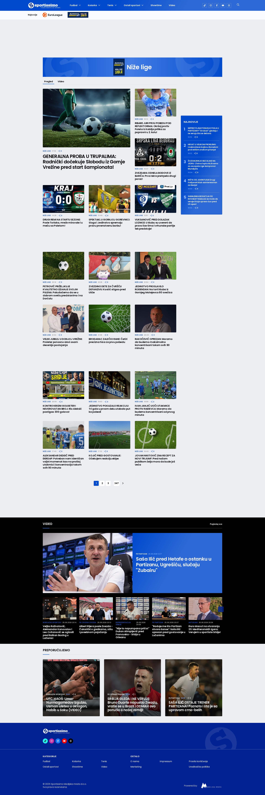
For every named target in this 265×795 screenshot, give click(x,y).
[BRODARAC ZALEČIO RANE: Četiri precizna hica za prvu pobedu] (109, 318)
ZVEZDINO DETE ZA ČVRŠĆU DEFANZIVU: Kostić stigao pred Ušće (107, 289)
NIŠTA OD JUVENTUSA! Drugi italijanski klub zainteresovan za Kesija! (202, 182)
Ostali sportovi (132, 5)
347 (116, 483)
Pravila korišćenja (198, 761)
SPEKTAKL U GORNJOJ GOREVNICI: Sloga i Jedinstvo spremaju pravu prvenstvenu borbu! (109, 222)
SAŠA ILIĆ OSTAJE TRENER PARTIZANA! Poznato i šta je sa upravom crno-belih (193, 706)
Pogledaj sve (216, 524)
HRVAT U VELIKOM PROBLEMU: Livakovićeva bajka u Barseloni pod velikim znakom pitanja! (203, 147)
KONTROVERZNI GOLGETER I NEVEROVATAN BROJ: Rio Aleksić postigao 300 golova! (62, 408)
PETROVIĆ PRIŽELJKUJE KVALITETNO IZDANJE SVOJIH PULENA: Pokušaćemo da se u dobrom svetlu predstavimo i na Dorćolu (63, 292)
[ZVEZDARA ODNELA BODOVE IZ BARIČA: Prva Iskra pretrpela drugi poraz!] (155, 152)
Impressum (166, 761)
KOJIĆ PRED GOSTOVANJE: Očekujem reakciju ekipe (105, 457)
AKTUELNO (193, 622)
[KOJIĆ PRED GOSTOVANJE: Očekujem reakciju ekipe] (109, 435)
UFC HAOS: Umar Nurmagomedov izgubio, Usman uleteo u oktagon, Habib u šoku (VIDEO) (66, 704)
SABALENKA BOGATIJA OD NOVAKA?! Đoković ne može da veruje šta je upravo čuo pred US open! (203, 200)
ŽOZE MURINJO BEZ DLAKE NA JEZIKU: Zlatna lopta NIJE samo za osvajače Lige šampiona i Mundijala (203, 165)
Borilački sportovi (52, 622)
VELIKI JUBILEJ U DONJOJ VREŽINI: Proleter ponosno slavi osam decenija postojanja (62, 342)
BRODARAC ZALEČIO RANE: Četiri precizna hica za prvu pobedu (108, 341)
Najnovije (32, 15)
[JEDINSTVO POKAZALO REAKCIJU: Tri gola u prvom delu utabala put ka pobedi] (109, 385)
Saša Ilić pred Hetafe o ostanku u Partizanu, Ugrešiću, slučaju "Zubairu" (173, 564)
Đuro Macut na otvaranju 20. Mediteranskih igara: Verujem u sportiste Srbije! (205, 629)
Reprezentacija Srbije (123, 623)
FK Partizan (141, 554)
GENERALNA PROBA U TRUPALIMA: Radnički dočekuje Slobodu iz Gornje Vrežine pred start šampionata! (84, 162)
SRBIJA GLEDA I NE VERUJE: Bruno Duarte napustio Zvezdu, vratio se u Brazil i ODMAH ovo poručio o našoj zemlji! (133, 704)
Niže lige (47, 151)
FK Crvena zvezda (87, 622)
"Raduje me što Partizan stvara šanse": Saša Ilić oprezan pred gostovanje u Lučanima (168, 631)
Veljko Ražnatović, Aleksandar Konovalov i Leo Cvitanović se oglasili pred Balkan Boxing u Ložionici (58, 632)
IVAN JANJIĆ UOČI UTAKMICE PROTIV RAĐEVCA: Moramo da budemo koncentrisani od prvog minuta (155, 410)
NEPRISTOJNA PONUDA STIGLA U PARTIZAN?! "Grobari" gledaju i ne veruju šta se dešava (203, 131)
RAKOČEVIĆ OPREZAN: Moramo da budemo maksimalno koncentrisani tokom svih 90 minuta (154, 344)
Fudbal (73, 5)
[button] (221, 609)
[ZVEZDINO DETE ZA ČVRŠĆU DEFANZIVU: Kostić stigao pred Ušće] (109, 266)
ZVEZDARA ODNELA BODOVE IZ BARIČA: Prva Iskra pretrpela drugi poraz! (155, 176)
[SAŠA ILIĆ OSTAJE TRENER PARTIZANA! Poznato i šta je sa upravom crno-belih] (193, 687)
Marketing (135, 766)
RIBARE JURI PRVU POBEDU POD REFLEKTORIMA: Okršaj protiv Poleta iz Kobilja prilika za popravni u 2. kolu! (153, 128)
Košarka (92, 5)
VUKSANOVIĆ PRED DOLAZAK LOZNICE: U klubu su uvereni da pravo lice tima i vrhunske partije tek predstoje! (155, 224)
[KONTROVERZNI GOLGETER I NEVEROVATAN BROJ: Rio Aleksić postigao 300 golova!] (63, 385)
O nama (134, 761)
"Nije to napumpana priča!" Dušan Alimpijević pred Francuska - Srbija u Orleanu (132, 633)
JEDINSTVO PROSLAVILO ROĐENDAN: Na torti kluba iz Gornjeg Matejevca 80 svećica (153, 289)
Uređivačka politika (199, 766)
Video (172, 5)
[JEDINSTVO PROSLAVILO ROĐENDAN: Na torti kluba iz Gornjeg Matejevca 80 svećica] (155, 266)
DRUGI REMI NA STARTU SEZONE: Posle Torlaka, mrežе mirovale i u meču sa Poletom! (63, 222)
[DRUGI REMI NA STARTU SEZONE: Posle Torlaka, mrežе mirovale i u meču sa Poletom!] (63, 199)
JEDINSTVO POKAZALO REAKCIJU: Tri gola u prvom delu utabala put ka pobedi (109, 408)
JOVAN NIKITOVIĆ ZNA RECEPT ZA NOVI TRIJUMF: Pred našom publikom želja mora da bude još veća (155, 460)
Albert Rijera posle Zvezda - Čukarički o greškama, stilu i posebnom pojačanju (96, 629)
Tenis (110, 5)
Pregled (48, 81)
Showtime (156, 5)
